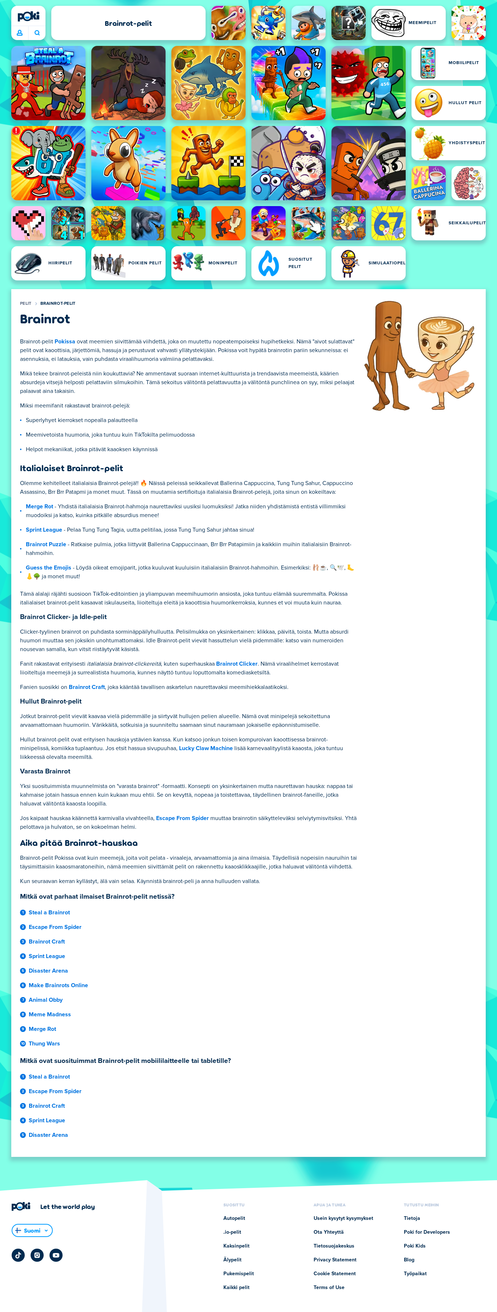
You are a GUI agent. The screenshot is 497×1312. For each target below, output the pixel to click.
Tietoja (412, 1218)
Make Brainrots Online (58, 985)
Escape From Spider (182, 818)
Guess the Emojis (48, 568)
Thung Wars (44, 1044)
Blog (409, 1259)
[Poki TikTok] (18, 1255)
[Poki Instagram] (37, 1255)
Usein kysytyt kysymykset (343, 1218)
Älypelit (232, 1259)
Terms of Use (329, 1287)
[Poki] (28, 16)
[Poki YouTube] (56, 1255)
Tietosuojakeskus (334, 1246)
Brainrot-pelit (58, 304)
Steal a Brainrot (49, 912)
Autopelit (234, 1218)
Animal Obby (46, 1000)
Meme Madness (50, 1014)
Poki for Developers (427, 1232)
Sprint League (44, 530)
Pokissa (65, 341)
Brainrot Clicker (237, 664)
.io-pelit (232, 1232)
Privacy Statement (335, 1259)
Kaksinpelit (236, 1246)
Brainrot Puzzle (46, 544)
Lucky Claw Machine (206, 748)
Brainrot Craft (87, 687)
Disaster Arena (48, 971)
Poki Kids (415, 1246)
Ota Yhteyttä (329, 1232)
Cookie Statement (335, 1273)
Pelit (26, 304)
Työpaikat (415, 1273)
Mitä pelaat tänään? (36, 33)
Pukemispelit (238, 1273)
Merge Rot (39, 506)
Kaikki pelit (236, 1287)
